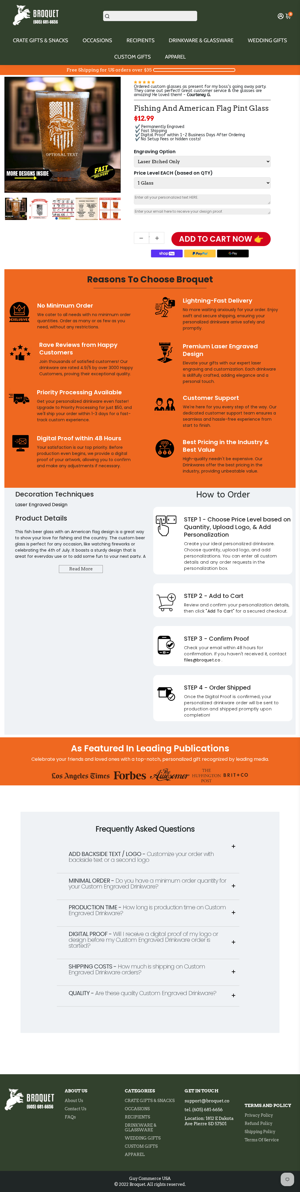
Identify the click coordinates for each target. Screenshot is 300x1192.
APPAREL (175, 57)
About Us (74, 1100)
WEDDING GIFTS (267, 40)
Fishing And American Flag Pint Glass (201, 108)
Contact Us (75, 1108)
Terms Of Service (262, 1140)
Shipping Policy (260, 1131)
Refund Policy (258, 1123)
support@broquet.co (207, 1101)
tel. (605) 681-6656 (204, 1109)
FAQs (70, 1117)
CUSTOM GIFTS (132, 57)
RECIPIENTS (141, 40)
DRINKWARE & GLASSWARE (201, 40)
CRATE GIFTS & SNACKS (40, 40)
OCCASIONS (97, 40)
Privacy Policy (259, 1115)
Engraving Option (154, 152)
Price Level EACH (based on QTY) (173, 173)
